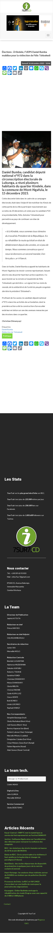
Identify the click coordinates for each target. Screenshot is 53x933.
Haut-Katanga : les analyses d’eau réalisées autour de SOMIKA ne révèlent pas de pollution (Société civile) (26, 875)
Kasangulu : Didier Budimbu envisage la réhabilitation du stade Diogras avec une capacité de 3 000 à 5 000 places (26, 893)
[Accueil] (26, 7)
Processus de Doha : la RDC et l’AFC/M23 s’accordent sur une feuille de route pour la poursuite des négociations (23, 884)
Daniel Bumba (7, 329)
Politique (7, 336)
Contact (7, 904)
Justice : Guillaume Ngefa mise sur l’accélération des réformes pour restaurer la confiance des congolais (25, 841)
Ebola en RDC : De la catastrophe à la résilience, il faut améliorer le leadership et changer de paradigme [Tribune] (25, 857)
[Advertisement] (26, 103)
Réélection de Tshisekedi (12, 332)
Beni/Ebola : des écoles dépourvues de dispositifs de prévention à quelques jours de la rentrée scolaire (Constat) (25, 866)
